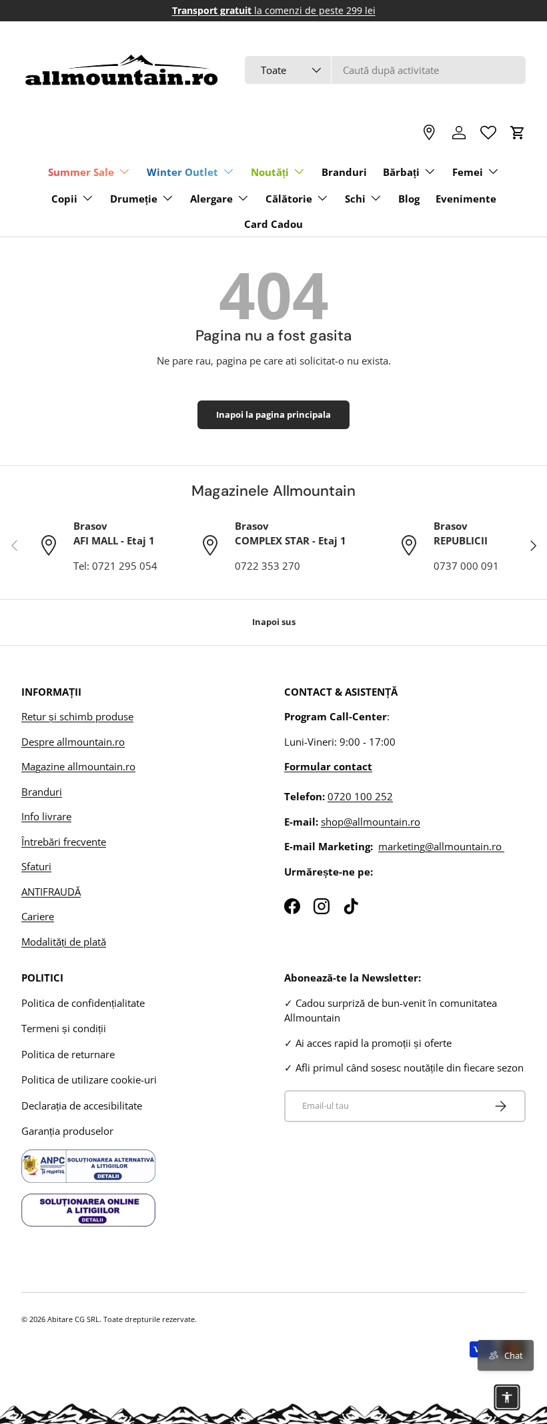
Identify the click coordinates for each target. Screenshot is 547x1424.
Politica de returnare (68, 1054)
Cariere (37, 916)
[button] (517, 132)
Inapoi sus (274, 622)
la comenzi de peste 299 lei (274, 11)
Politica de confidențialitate (83, 1003)
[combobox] (385, 70)
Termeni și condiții (63, 1028)
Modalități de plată (63, 941)
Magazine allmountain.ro (78, 766)
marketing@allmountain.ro (441, 846)
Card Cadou (273, 224)
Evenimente (466, 198)
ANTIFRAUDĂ (51, 891)
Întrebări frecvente (63, 841)
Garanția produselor (67, 1130)
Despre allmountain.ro (73, 741)
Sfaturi (36, 866)
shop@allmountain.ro (370, 821)
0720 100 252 (360, 796)
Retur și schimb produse (77, 716)
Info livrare (46, 816)
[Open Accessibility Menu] (507, 1397)
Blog (409, 198)
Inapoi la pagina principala (273, 414)
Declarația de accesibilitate (81, 1105)
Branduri (344, 172)
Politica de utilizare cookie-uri (89, 1079)
